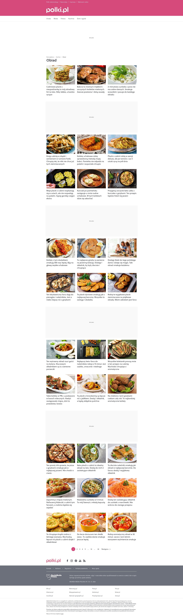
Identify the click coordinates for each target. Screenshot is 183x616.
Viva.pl (117, 589)
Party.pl (94, 589)
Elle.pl (48, 589)
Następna (105, 549)
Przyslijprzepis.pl (97, 596)
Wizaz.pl (117, 592)
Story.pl (117, 596)
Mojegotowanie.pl (74, 592)
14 (91, 549)
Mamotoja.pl (73, 589)
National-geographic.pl (76, 596)
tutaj (62, 613)
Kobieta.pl (95, 592)
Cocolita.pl (49, 596)
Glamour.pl (49, 592)
